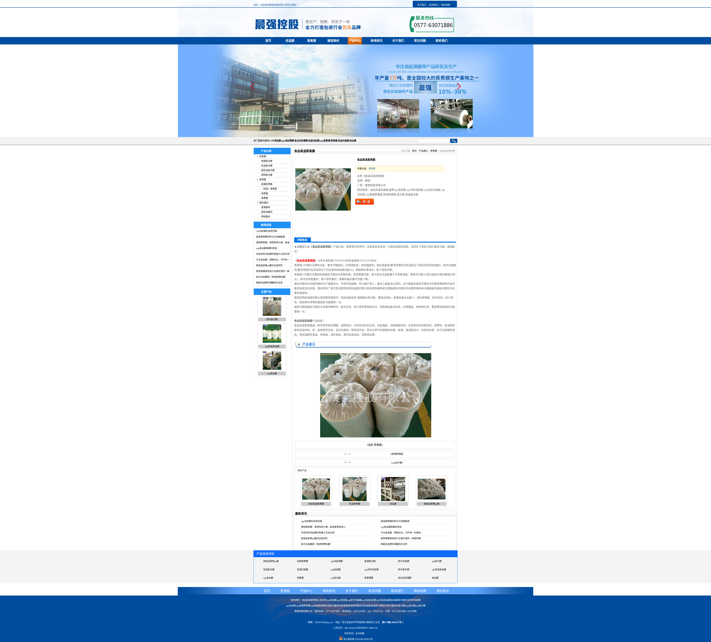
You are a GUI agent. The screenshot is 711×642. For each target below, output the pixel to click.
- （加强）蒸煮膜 (268, 189)
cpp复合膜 (272, 373)
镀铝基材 (333, 40)
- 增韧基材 (264, 216)
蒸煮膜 (311, 40)
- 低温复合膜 (265, 165)
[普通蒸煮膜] (397, 454)
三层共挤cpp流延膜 (441, 569)
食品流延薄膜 (301, 140)
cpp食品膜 (272, 319)
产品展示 (423, 151)
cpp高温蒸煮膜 (318, 605)
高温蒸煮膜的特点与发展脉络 (270, 237)
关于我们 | (422, 5)
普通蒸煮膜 (336, 569)
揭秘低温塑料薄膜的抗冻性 (269, 282)
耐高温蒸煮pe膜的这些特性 (269, 265)
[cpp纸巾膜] (397, 462)
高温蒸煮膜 (342, 605)
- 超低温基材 (265, 212)
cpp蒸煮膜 (325, 140)
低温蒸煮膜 (354, 504)
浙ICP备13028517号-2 (392, 622)
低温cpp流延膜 (338, 578)
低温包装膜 (343, 140)
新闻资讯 (377, 40)
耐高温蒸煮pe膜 (431, 504)
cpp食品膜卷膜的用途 (266, 248)
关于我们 (398, 40)
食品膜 (353, 140)
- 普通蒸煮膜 (265, 184)
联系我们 (442, 40)
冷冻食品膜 (437, 578)
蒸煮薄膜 (436, 561)
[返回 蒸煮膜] (375, 444)
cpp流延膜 (403, 569)
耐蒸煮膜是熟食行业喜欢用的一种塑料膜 (401, 538)
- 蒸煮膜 (263, 193)
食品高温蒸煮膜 (316, 504)
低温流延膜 (313, 140)
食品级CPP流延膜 (272, 578)
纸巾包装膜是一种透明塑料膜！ (271, 277)
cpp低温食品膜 (304, 561)
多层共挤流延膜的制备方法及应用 (272, 254)
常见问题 (420, 40)
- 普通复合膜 (265, 161)
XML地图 (412, 611)
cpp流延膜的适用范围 (266, 231)
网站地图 (445, 5)
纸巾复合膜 (268, 561)
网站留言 (443, 591)
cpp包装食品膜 (369, 600)
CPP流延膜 (275, 140)
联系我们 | (434, 5)
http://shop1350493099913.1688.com (361, 628)
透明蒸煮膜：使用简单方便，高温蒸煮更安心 (323, 527)
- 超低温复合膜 (267, 170)
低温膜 (290, 40)
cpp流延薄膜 (287, 140)
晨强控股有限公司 (303, 611)
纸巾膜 (401, 600)
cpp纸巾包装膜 (354, 600)
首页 (268, 40)
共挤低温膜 (302, 578)
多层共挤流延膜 (412, 600)
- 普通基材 (264, 207)
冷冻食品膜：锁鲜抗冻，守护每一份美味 (401, 532)
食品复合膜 (369, 578)
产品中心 (355, 40)
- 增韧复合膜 (265, 175)
